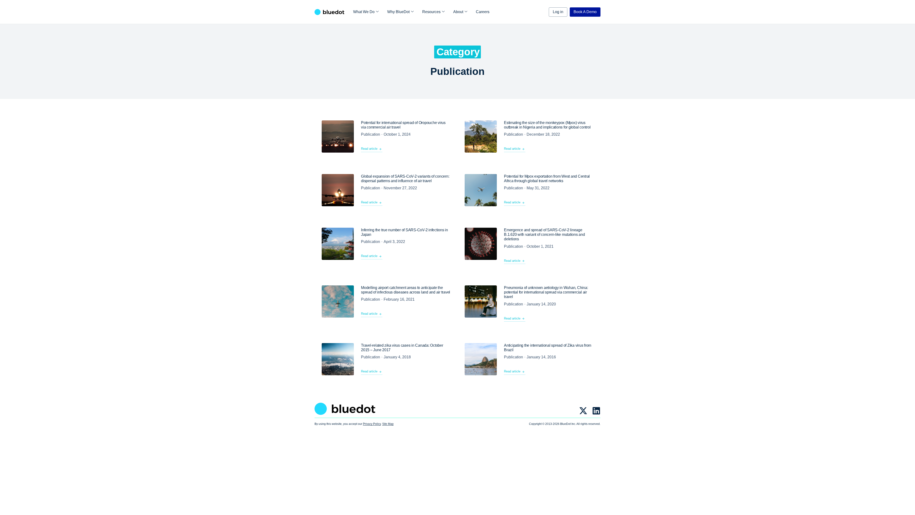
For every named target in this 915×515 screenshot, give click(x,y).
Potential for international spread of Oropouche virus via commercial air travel (403, 125)
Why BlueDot (398, 12)
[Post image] (338, 136)
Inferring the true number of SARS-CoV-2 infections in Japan (404, 232)
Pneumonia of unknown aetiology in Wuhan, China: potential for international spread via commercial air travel (546, 292)
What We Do (364, 12)
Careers (482, 12)
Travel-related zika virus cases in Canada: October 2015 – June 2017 (402, 347)
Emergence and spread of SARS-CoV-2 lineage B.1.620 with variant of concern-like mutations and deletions (544, 234)
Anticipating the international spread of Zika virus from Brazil (547, 347)
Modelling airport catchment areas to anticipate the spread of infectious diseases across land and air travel (405, 290)
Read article (369, 148)
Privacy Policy (372, 424)
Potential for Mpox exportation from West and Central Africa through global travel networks (547, 178)
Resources (431, 12)
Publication (370, 134)
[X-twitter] (583, 411)
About (458, 12)
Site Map (388, 424)
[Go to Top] (908, 508)
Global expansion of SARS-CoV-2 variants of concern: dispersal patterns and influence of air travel (405, 178)
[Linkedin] (596, 411)
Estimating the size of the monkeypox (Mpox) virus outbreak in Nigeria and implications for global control (547, 125)
